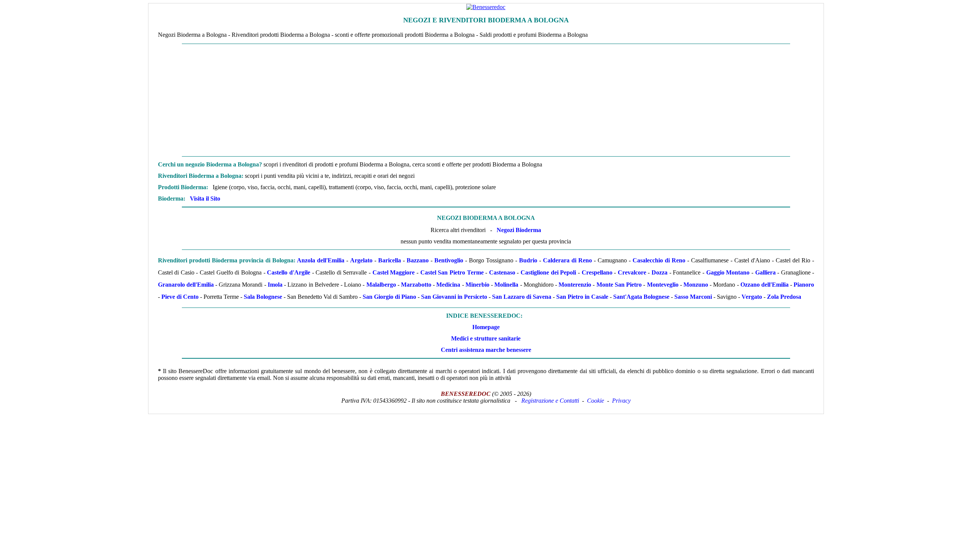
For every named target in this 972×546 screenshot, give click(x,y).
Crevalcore (632, 272)
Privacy (621, 400)
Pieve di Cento (180, 296)
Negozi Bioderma (519, 230)
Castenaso (502, 272)
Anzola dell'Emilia (320, 260)
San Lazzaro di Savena (521, 296)
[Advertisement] (486, 100)
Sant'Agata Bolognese (641, 296)
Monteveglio (663, 284)
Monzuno (695, 284)
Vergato (752, 296)
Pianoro (804, 284)
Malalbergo (381, 284)
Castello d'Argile (288, 272)
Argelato (361, 260)
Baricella (389, 260)
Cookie (595, 400)
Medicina (448, 284)
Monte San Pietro (619, 284)
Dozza (659, 272)
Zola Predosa (784, 296)
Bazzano (418, 260)
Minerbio (477, 284)
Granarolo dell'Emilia (186, 284)
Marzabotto (416, 284)
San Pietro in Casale (582, 296)
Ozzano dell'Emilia (764, 284)
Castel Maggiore (393, 272)
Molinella (506, 284)
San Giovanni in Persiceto (454, 296)
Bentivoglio (448, 260)
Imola (275, 284)
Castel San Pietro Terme (452, 272)
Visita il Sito (205, 198)
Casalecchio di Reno (659, 260)
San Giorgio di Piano (389, 296)
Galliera (765, 272)
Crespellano (597, 272)
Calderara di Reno (567, 260)
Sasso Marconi (693, 296)
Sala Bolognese (263, 296)
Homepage (486, 327)
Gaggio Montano (728, 272)
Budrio (528, 260)
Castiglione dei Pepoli (548, 272)
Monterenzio (575, 284)
